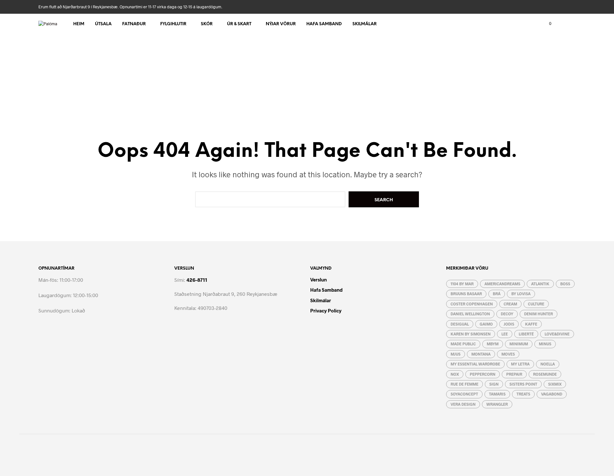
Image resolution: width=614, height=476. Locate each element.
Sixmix (555, 384)
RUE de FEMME (464, 384)
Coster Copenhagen (472, 304)
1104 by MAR (462, 283)
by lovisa (521, 293)
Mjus (455, 354)
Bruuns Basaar (466, 293)
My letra (520, 364)
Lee (504, 334)
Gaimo (486, 324)
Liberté (526, 334)
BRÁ (496, 293)
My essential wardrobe (475, 364)
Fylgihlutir (173, 24)
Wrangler (497, 404)
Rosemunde (545, 374)
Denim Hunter (538, 313)
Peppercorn (482, 374)
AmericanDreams (502, 283)
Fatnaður (134, 24)
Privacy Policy (326, 310)
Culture (536, 304)
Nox (455, 374)
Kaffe (531, 324)
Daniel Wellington (470, 313)
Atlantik (540, 283)
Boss (565, 283)
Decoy (507, 313)
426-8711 (196, 280)
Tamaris (497, 394)
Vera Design (463, 404)
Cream (510, 304)
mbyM (493, 344)
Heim (78, 24)
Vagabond (551, 394)
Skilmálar (364, 24)
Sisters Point (523, 384)
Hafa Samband (324, 24)
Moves (508, 354)
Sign (494, 384)
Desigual (460, 324)
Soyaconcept (464, 394)
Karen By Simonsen (471, 334)
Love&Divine (557, 334)
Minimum (518, 344)
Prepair (514, 374)
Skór (207, 24)
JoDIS (509, 324)
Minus (545, 344)
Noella (547, 364)
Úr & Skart (239, 24)
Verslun (318, 279)
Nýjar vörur (281, 24)
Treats (523, 394)
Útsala (103, 24)
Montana (481, 354)
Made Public (463, 344)
